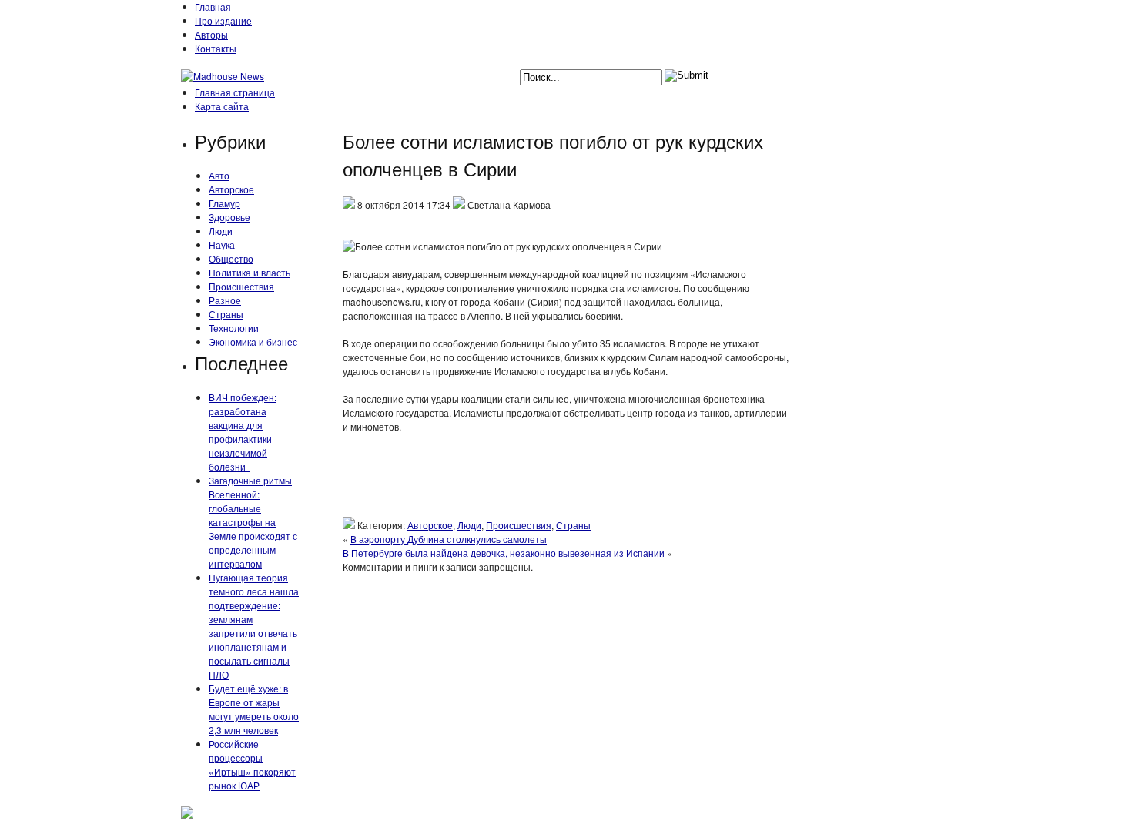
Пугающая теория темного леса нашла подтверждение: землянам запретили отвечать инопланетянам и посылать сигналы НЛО (254, 626)
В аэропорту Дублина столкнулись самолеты (448, 538)
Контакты (215, 48)
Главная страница (235, 92)
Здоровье (229, 216)
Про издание (223, 20)
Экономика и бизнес (253, 341)
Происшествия (241, 286)
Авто (219, 175)
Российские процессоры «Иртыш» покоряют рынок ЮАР (252, 764)
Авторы (211, 34)
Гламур (224, 202)
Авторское (231, 189)
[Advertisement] (566, 482)
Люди (221, 230)
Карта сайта (222, 105)
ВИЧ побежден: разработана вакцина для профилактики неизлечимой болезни (242, 431)
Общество (231, 258)
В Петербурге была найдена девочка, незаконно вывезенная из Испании (504, 552)
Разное (225, 300)
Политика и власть (249, 272)
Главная (213, 6)
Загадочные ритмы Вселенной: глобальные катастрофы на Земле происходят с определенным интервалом (253, 522)
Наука (222, 244)
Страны (226, 313)
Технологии (234, 327)
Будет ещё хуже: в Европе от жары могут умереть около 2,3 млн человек (254, 709)
